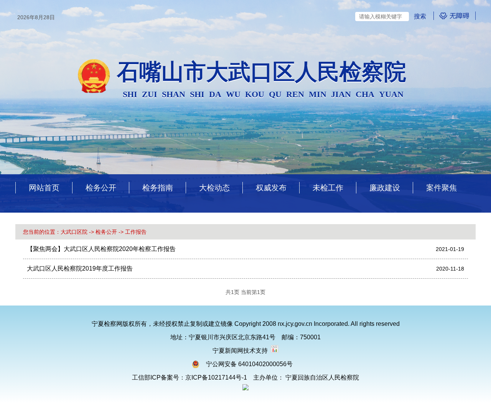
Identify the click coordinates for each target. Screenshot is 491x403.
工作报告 (136, 232)
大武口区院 (74, 232)
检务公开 (106, 232)
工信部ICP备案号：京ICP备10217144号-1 (189, 377)
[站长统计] (274, 350)
